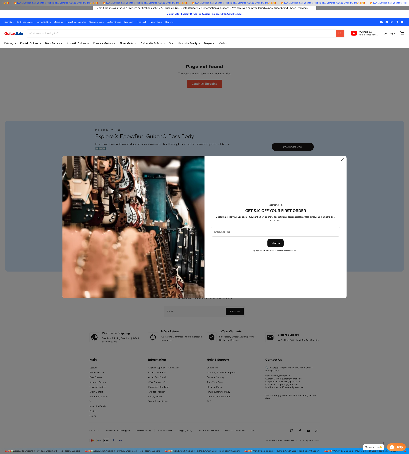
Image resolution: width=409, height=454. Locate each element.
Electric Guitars (29, 43)
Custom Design (96, 22)
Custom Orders (114, 22)
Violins (223, 43)
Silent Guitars (128, 43)
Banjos (208, 43)
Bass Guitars (53, 43)
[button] (390, 33)
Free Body (129, 22)
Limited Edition (44, 22)
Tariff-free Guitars (25, 22)
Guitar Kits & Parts (152, 43)
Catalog (9, 43)
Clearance (58, 22)
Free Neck (141, 22)
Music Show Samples (76, 22)
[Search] (340, 33)
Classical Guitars (103, 43)
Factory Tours (156, 22)
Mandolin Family (188, 43)
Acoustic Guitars (77, 43)
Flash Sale (9, 22)
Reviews (169, 22)
